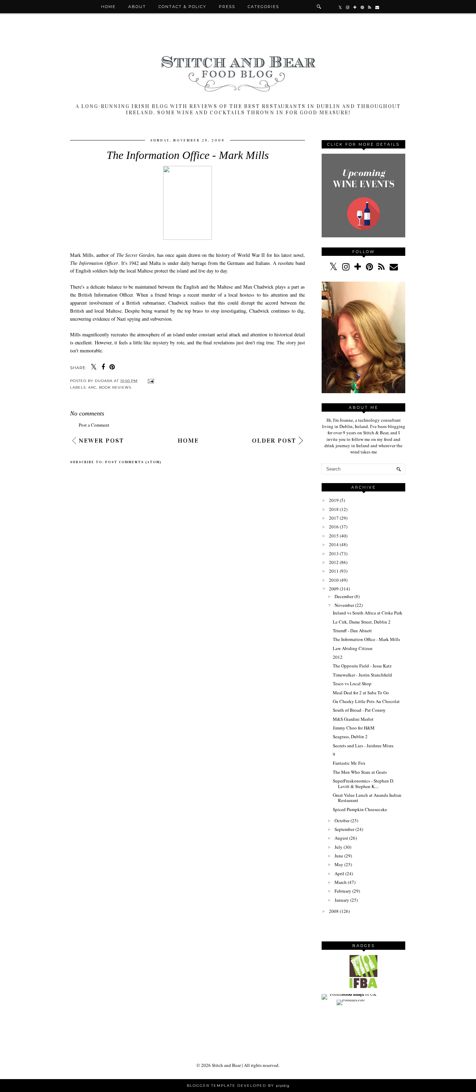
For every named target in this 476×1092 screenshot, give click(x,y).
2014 (334, 544)
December (344, 596)
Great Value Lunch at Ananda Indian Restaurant (367, 798)
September (344, 829)
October (342, 820)
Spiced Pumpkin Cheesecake (360, 809)
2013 (334, 553)
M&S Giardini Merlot (353, 719)
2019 (334, 500)
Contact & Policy (182, 6)
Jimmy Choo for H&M (354, 728)
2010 (334, 580)
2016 (334, 527)
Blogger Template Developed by (238, 1085)
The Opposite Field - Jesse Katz (362, 666)
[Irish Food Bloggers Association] (363, 986)
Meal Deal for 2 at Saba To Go (361, 692)
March (341, 882)
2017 (334, 518)
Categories (263, 6)
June (339, 856)
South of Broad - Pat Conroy (359, 710)
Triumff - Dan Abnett (352, 630)
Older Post (274, 440)
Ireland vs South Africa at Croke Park (367, 613)
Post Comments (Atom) (133, 462)
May (339, 864)
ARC (92, 387)
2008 (334, 911)
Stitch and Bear (226, 1065)
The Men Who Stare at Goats (360, 772)
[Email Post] (150, 381)
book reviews (115, 387)
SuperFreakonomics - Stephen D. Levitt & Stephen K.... (363, 783)
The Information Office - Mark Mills (366, 639)
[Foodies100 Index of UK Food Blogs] (350, 994)
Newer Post (101, 440)
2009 (334, 589)
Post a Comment (94, 425)
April (339, 873)
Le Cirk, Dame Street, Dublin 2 (362, 622)
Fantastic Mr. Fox (349, 763)
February (343, 891)
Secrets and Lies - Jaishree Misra (363, 745)
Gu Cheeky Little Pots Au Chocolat (366, 701)
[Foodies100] (350, 999)
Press (227, 6)
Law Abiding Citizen (353, 648)
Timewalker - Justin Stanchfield (362, 675)
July (339, 847)
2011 (334, 571)
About (137, 6)
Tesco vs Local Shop (352, 683)
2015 (334, 536)
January (342, 900)
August (341, 838)
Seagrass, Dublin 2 (350, 736)
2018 (334, 509)
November (344, 605)
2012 (334, 562)
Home (108, 6)
